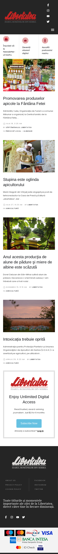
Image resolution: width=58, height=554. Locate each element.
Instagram (40, 485)
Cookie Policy (13, 489)
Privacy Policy (13, 485)
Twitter (38, 489)
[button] (29, 423)
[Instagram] (48, 10)
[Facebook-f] (48, 5)
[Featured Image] (29, 75)
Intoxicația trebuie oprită (24, 339)
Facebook (39, 480)
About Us (10, 480)
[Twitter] (48, 21)
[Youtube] (48, 16)
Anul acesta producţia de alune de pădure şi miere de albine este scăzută (27, 262)
